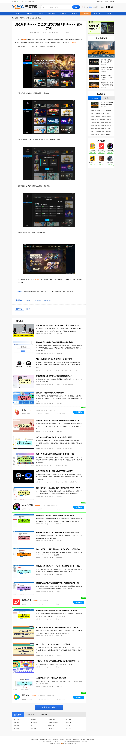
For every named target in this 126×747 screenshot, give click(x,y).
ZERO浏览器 (27, 505)
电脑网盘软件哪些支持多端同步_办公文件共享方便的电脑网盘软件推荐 (101, 116)
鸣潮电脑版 (110, 162)
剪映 (70, 370)
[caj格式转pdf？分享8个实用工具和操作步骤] (23, 689)
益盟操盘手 (26, 600)
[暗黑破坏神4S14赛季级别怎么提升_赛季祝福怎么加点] (94, 70)
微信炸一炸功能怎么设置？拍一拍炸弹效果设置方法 (40, 291)
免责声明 (62, 739)
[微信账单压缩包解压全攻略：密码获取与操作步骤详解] (23, 353)
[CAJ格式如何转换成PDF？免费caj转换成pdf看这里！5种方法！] (23, 638)
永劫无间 (34, 722)
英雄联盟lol (47, 300)
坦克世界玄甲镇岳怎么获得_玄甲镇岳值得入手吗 (101, 110)
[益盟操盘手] (16, 602)
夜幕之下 (101, 162)
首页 (17, 13)
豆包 (90, 7)
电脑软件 (29, 13)
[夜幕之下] (101, 159)
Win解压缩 (92, 150)
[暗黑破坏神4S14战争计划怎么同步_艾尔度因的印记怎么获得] (94, 77)
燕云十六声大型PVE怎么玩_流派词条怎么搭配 (101, 131)
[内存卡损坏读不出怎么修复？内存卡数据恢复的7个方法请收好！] (23, 499)
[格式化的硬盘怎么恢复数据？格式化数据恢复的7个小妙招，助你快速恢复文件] (23, 560)
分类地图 (68, 739)
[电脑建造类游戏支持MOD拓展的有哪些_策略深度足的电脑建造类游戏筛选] (101, 49)
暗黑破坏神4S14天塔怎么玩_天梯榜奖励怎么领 (101, 134)
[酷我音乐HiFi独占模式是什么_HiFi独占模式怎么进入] (23, 448)
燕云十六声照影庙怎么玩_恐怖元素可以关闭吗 (101, 113)
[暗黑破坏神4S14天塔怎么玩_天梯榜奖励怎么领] (94, 85)
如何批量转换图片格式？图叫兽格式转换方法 (65, 291)
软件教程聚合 (90, 739)
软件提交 (48, 739)
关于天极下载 (34, 739)
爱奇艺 (86, 7)
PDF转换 (108, 13)
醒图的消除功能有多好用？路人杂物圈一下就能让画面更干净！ (101, 128)
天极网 (14, 1)
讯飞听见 (16, 728)
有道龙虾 (102, 7)
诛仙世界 (51, 728)
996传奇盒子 (92, 162)
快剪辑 (76, 370)
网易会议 (34, 728)
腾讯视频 (26, 695)
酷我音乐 (70, 448)
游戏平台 (37, 279)
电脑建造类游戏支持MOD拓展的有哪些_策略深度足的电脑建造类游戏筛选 (101, 56)
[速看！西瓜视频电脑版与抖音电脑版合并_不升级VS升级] (23, 465)
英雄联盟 (73, 42)
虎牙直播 (68, 719)
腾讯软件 (28, 300)
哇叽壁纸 (51, 725)
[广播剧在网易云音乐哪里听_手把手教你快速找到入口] (23, 387)
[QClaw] (16, 412)
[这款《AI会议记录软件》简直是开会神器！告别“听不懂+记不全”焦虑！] (23, 336)
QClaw (25, 410)
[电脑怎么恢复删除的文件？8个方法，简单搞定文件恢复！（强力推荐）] (23, 577)
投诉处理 (55, 739)
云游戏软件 (29, 309)
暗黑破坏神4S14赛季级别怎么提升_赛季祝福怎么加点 (101, 125)
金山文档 (16, 719)
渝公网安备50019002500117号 (69, 743)
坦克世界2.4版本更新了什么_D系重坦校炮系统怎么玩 (101, 119)
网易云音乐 (70, 384)
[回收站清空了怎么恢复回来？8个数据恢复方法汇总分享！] (23, 527)
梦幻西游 (68, 725)
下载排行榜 (76, 739)
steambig (68, 728)
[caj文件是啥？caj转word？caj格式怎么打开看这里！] (23, 655)
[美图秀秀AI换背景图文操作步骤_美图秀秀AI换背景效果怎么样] (23, 431)
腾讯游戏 (38, 300)
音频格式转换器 (53, 722)
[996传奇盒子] (92, 159)
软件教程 (34, 18)
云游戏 (24, 39)
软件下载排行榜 (110, 1)
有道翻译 (16, 722)
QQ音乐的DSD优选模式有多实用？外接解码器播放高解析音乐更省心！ (101, 122)
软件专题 (97, 13)
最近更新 (100, 1)
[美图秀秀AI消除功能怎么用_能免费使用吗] (23, 404)
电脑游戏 (40, 13)
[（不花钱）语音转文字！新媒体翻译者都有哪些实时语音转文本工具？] (23, 672)
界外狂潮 (68, 722)
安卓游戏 (63, 13)
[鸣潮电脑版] (110, 159)
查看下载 (79, 412)
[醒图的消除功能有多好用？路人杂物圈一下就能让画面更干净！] (94, 62)
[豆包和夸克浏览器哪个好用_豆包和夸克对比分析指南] (23, 482)
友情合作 (42, 739)
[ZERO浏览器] (16, 507)
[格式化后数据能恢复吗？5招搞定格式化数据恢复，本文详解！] (23, 622)
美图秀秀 (34, 725)
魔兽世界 (34, 719)
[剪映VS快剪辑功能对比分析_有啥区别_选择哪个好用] (23, 370)
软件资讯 (86, 13)
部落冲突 (16, 725)
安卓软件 (51, 13)
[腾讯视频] (16, 697)
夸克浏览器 (71, 482)
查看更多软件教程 (49, 707)
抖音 (70, 465)
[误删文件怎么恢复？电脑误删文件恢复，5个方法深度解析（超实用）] (23, 594)
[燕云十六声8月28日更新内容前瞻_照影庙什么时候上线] (94, 107)
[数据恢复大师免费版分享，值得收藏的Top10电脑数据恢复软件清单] (23, 543)
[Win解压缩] (92, 146)
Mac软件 (74, 13)
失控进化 (95, 7)
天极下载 (31, 6)
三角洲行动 (51, 719)
